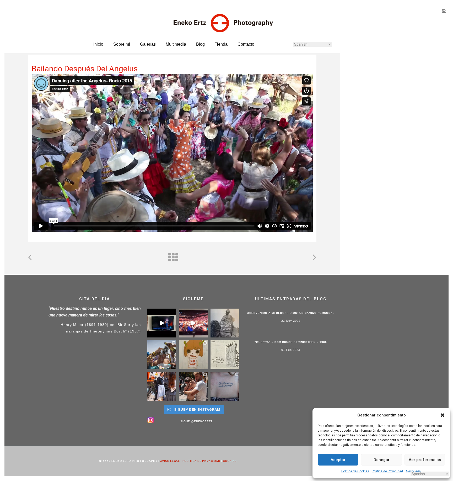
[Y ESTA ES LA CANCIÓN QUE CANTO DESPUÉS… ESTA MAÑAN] (161, 323)
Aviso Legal (170, 460)
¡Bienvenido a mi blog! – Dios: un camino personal (291, 312)
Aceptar (338, 459)
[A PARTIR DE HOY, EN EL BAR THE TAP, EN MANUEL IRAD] (161, 354)
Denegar (382, 459)
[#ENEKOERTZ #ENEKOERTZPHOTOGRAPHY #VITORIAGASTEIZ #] (161, 386)
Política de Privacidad (201, 460)
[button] (442, 415)
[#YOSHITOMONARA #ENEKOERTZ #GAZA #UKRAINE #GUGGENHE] (193, 354)
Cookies (229, 460)
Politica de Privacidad (387, 471)
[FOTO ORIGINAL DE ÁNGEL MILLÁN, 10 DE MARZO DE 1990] (225, 323)
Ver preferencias (425, 459)
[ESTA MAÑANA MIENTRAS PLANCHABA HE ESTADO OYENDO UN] (193, 323)
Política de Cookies (355, 471)
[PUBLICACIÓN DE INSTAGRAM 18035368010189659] (225, 354)
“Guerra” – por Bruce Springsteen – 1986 (291, 342)
